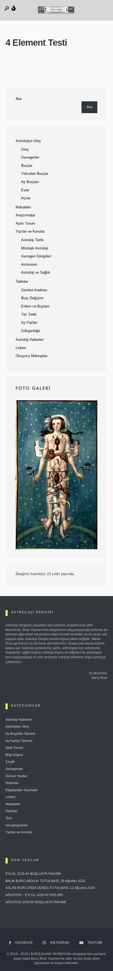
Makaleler (23, 207)
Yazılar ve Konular (30, 231)
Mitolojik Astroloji (34, 248)
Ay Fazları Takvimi (18, 741)
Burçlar (26, 166)
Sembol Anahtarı (34, 290)
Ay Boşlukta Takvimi (20, 734)
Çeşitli (10, 762)
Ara (18, 99)
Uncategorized (16, 825)
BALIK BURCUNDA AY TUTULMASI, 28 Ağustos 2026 (45, 881)
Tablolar (22, 282)
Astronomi (29, 264)
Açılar (25, 198)
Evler (25, 190)
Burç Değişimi (32, 298)
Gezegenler (30, 157)
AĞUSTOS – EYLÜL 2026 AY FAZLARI (34, 895)
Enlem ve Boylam (35, 306)
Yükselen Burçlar (34, 174)
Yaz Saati (28, 314)
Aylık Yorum (25, 223)
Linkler (21, 348)
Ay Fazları (29, 323)
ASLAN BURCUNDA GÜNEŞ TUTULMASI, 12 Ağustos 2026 (50, 888)
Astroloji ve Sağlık (35, 272)
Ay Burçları (30, 182)
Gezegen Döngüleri (36, 256)
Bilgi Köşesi (14, 755)
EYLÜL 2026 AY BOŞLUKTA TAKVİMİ (33, 874)
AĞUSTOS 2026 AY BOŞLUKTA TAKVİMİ (35, 902)
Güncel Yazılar (16, 776)
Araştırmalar (25, 215)
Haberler (12, 783)
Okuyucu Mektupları (32, 356)
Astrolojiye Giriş (28, 141)
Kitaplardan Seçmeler (21, 790)
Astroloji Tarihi (32, 240)
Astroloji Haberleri (30, 340)
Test (8, 818)
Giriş (25, 149)
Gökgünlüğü (30, 331)
